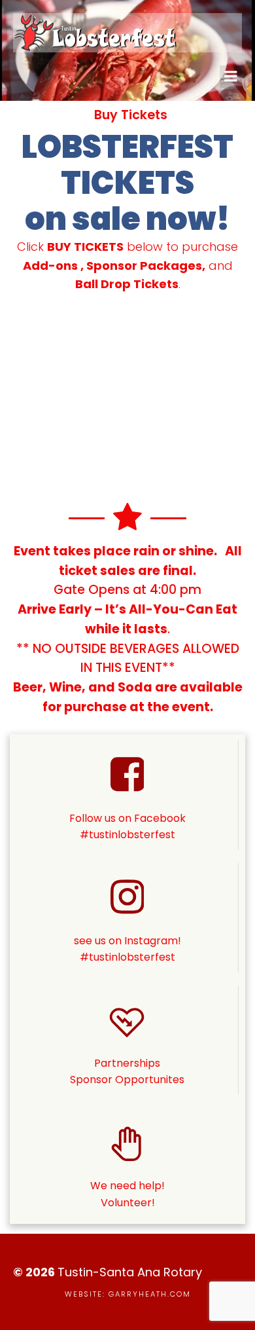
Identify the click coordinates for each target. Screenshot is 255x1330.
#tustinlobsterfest (127, 957)
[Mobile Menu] (231, 76)
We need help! (127, 1185)
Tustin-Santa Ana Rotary (130, 1272)
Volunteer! (128, 1202)
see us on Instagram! (127, 940)
